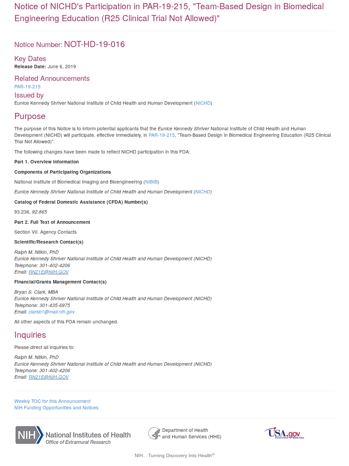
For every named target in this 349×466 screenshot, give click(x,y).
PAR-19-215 (27, 86)
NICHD (203, 102)
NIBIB (151, 181)
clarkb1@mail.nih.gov (52, 311)
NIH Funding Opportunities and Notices (56, 407)
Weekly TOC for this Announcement (52, 400)
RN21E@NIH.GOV (49, 271)
